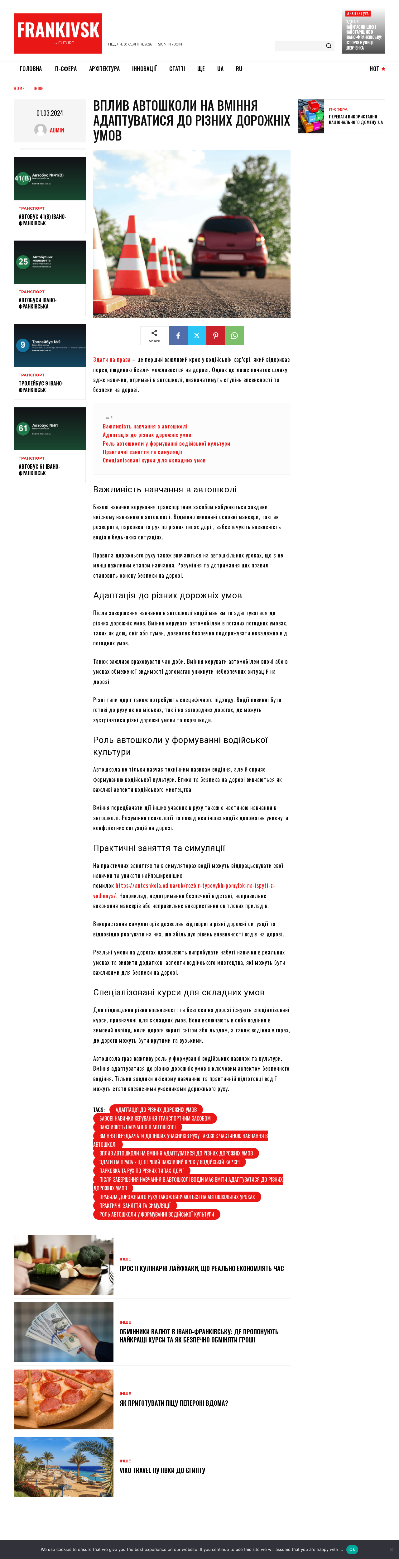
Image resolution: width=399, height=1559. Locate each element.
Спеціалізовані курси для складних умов (154, 460)
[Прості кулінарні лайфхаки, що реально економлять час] (63, 1265)
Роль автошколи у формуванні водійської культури (166, 443)
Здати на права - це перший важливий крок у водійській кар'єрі (169, 1162)
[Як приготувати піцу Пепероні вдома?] (63, 1399)
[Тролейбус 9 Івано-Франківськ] (50, 345)
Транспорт (32, 208)
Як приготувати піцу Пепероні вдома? (174, 1403)
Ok (352, 1549)
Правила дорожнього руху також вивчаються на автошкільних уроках (177, 1197)
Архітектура (357, 13)
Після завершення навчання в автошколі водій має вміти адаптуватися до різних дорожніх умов (188, 1184)
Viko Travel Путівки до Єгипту (162, 1470)
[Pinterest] (215, 335)
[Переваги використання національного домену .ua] (311, 116)
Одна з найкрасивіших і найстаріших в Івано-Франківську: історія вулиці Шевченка (363, 34)
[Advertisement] (345, 183)
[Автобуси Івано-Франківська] (50, 262)
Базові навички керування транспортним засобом (155, 1118)
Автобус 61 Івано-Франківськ (39, 470)
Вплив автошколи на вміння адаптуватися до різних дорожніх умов (176, 1153)
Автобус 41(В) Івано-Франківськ (42, 220)
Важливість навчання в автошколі (145, 426)
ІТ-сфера (338, 109)
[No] (391, 1550)
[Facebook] (178, 335)
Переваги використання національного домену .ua (356, 119)
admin (57, 130)
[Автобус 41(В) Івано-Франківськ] (50, 178)
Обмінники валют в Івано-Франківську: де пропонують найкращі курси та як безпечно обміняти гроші (199, 1335)
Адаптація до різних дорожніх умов (147, 434)
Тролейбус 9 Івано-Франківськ (41, 387)
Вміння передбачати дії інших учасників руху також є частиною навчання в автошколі (180, 1140)
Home (19, 88)
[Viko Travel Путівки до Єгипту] (63, 1467)
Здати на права (112, 359)
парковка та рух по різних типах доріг (141, 1170)
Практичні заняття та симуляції (143, 452)
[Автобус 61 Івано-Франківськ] (50, 429)
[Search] (328, 46)
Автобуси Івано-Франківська (38, 303)
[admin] (42, 130)
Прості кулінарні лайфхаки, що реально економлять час (202, 1268)
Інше (38, 88)
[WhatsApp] (234, 335)
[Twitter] (197, 335)
